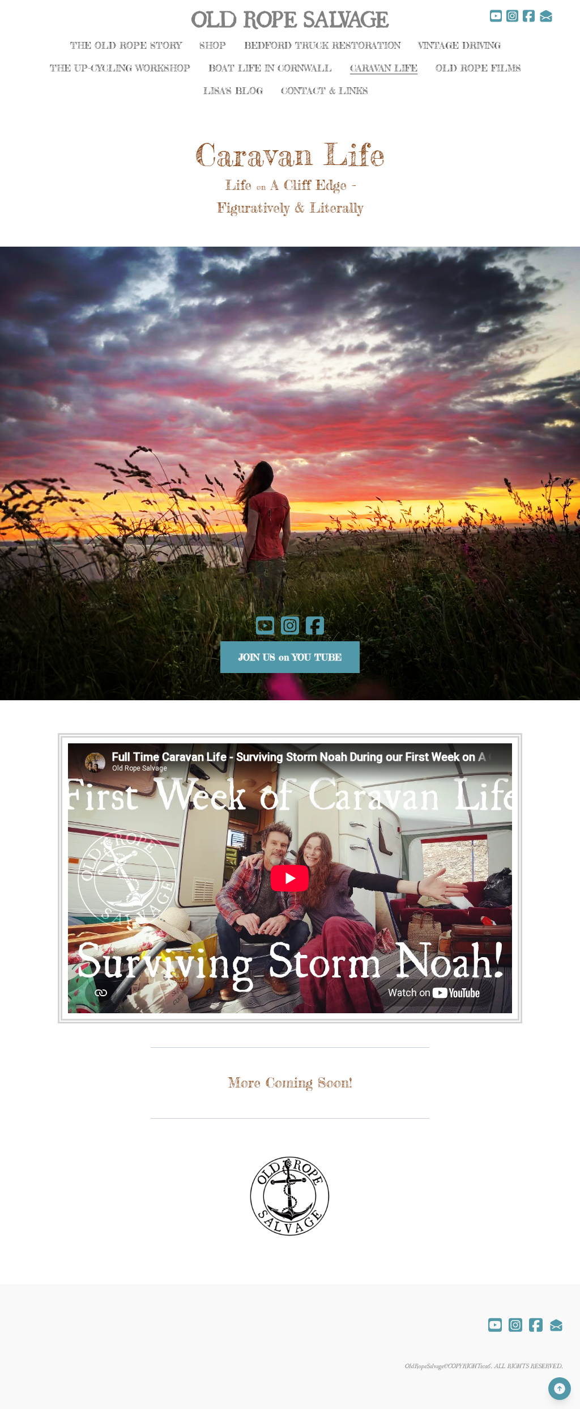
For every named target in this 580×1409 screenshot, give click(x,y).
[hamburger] (36, 18)
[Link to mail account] (546, 16)
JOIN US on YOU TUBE (290, 657)
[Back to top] (559, 1388)
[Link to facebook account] (529, 16)
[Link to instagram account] (512, 16)
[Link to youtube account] (496, 16)
